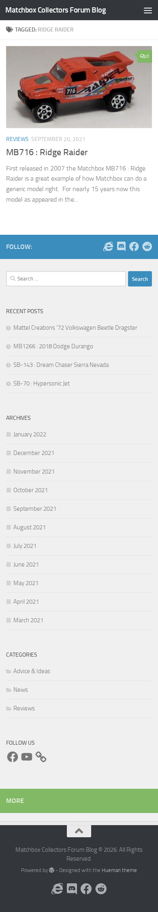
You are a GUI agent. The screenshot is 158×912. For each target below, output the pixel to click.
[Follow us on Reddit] (147, 246)
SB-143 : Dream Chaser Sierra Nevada (61, 365)
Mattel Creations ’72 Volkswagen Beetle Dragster (75, 327)
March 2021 (28, 620)
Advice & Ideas (31, 671)
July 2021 (24, 546)
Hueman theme (119, 870)
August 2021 (29, 527)
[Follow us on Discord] (121, 246)
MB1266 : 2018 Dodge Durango (53, 346)
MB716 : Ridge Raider (47, 152)
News (20, 689)
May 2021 (25, 583)
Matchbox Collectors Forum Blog (55, 10)
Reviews (17, 139)
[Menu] (148, 10)
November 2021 (34, 471)
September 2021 (34, 508)
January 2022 (29, 434)
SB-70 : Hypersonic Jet (41, 383)
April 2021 (26, 601)
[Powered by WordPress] (51, 870)
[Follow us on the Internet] (108, 246)
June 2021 (26, 564)
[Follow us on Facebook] (134, 246)
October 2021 (30, 490)
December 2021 (33, 453)
